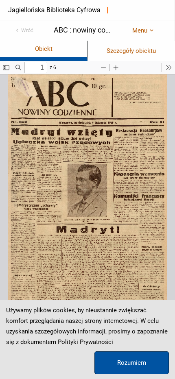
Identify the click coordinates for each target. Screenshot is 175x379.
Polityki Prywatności (85, 342)
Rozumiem (131, 362)
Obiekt (43, 48)
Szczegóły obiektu (131, 50)
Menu (139, 30)
